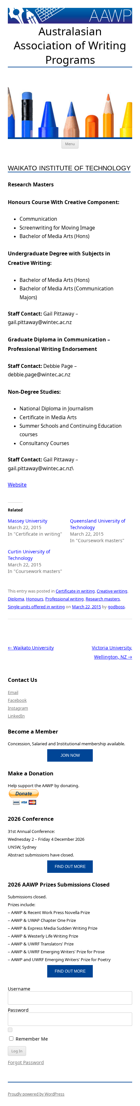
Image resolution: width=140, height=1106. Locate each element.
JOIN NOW (70, 755)
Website (17, 484)
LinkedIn (16, 716)
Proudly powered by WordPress (36, 1094)
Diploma (16, 599)
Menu (70, 143)
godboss (116, 607)
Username (19, 989)
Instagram (18, 708)
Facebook (17, 700)
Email (13, 692)
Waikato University (31, 648)
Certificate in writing (75, 591)
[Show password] (10, 1030)
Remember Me (31, 1039)
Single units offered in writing (36, 607)
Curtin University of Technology (29, 554)
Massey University (27, 521)
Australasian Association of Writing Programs (70, 45)
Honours (34, 599)
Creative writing (112, 591)
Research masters (103, 599)
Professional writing (64, 599)
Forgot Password (26, 1062)
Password (18, 1010)
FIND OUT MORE (70, 866)
